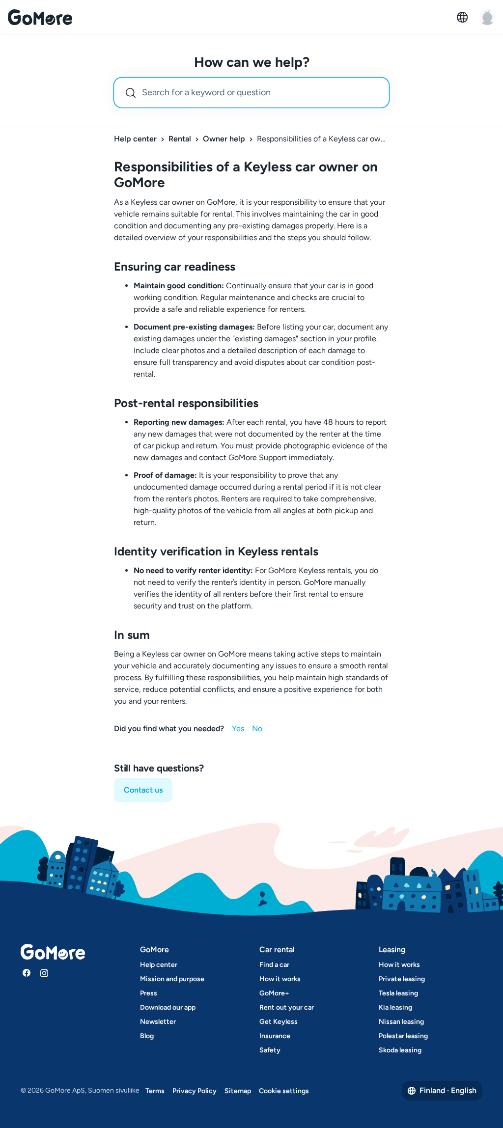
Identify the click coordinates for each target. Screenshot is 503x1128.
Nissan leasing (401, 1022)
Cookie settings (284, 1091)
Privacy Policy (194, 1091)
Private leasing (402, 979)
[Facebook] (26, 973)
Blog (147, 1036)
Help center (135, 138)
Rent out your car (286, 1007)
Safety (269, 1050)
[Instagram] (44, 973)
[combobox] (251, 93)
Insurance (274, 1036)
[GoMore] (40, 17)
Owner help (224, 138)
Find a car (274, 965)
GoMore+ (274, 993)
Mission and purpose (172, 979)
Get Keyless (278, 1022)
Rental (179, 138)
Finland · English (447, 1090)
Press (148, 993)
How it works (280, 979)
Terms (155, 1091)
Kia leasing (395, 1007)
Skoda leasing (400, 1050)
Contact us (143, 790)
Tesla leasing (398, 993)
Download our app (168, 1007)
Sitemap (237, 1091)
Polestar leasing (403, 1036)
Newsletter (158, 1022)
